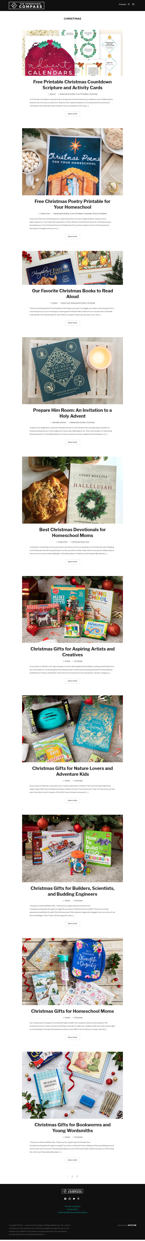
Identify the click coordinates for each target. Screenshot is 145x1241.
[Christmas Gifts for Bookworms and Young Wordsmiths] (72, 1053)
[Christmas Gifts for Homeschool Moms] (72, 939)
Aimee (54, 303)
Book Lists (65, 303)
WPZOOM (132, 1225)
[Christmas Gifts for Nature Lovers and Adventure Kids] (72, 697)
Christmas (93, 94)
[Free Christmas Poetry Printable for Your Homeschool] (72, 130)
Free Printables (82, 94)
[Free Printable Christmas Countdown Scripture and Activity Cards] (72, 31)
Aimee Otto (45, 214)
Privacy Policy (72, 1209)
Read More (72, 114)
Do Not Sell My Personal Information (72, 1212)
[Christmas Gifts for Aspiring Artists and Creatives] (72, 577)
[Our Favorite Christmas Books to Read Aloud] (72, 252)
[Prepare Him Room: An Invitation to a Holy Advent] (72, 339)
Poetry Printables (99, 214)
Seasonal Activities (67, 94)
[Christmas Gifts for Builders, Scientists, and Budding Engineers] (72, 816)
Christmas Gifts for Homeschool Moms (72, 1011)
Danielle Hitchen (59, 422)
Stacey (53, 94)
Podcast (122, 4)
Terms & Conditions (72, 1206)
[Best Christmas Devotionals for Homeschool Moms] (72, 458)
